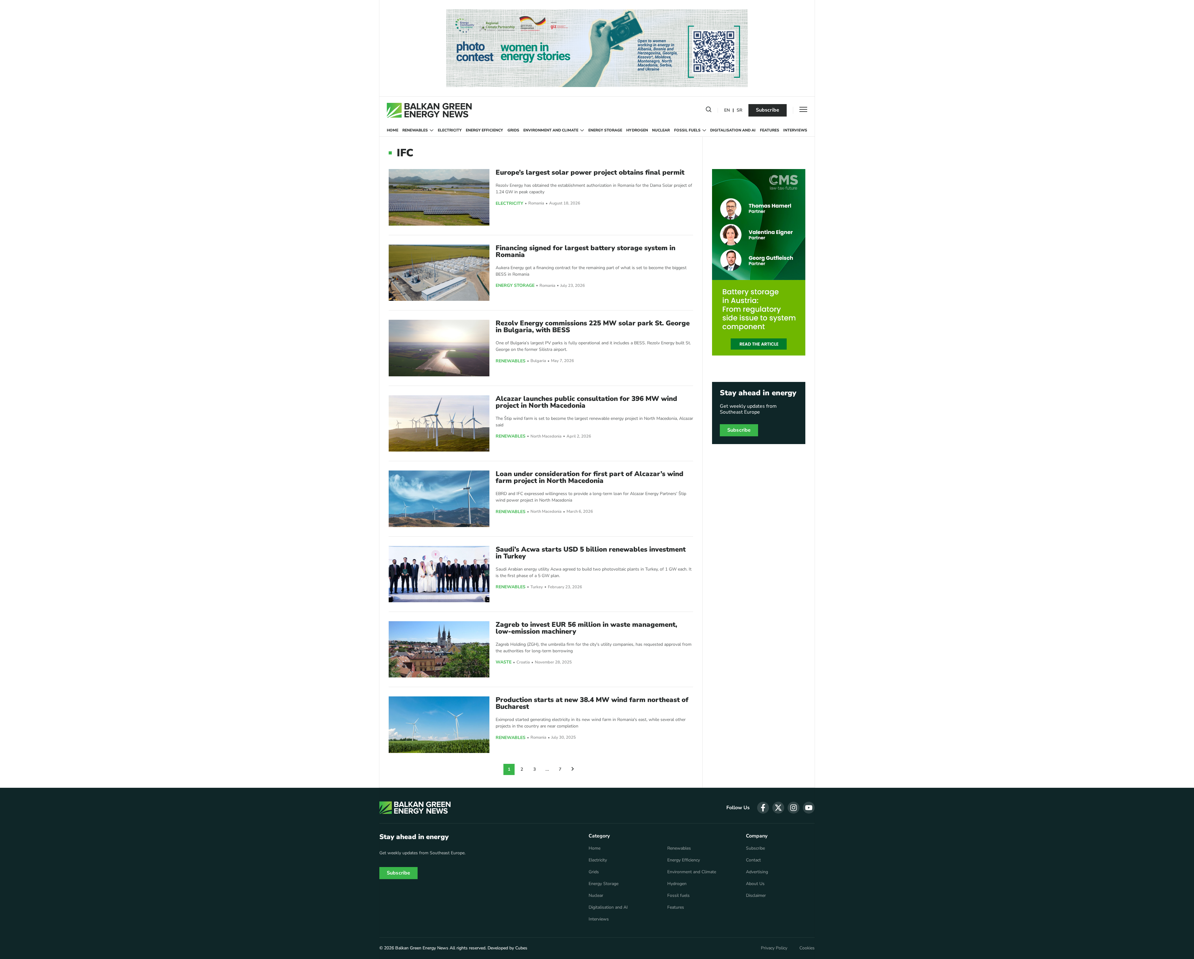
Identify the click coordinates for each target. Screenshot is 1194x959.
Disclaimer (756, 895)
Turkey (536, 587)
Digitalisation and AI (733, 130)
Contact (753, 860)
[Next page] (573, 769)
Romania (536, 203)
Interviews (795, 130)
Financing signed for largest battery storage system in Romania (585, 251)
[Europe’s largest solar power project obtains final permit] (439, 197)
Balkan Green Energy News (421, 948)
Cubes (521, 948)
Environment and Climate (550, 130)
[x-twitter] (778, 808)
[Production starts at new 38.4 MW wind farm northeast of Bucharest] (439, 724)
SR (739, 110)
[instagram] (793, 808)
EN (727, 110)
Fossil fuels (687, 130)
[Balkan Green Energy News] (429, 110)
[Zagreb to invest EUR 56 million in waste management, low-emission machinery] (439, 649)
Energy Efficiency (484, 130)
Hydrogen (637, 130)
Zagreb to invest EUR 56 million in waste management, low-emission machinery (586, 628)
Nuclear (661, 130)
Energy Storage (605, 130)
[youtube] (809, 808)
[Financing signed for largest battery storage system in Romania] (439, 273)
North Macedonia (546, 436)
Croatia (523, 662)
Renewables (415, 130)
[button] (708, 110)
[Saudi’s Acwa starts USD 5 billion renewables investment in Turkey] (439, 574)
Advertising (757, 872)
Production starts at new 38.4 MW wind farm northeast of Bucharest (592, 703)
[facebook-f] (763, 808)
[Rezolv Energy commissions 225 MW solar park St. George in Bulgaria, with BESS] (439, 348)
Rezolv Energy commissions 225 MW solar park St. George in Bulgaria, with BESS (593, 326)
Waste (503, 662)
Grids (513, 130)
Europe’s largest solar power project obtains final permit (590, 172)
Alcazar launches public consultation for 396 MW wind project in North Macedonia (586, 402)
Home (392, 130)
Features (769, 130)
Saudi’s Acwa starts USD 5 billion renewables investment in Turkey (591, 553)
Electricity (450, 130)
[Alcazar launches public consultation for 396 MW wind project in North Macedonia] (439, 423)
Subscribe (767, 110)
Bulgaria (538, 361)
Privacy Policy (774, 948)
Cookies (807, 948)
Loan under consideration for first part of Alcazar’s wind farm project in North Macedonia (589, 477)
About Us (755, 883)
